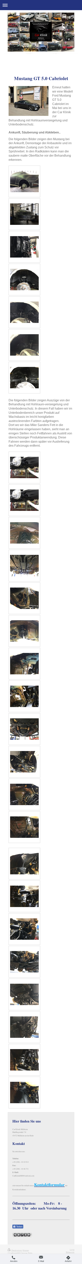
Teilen (19, 1226)
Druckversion (16, 1250)
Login (72, 1249)
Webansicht (70, 1252)
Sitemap (26, 1250)
